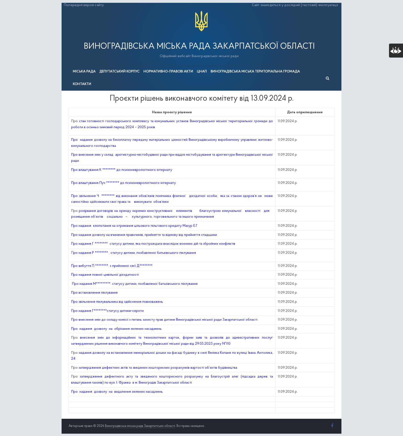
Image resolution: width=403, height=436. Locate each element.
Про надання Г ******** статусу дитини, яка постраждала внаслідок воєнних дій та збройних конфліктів (153, 244)
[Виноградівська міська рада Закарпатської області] (201, 11)
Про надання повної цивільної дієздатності (105, 275)
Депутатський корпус (119, 71)
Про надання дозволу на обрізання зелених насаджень (116, 329)
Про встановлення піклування (94, 293)
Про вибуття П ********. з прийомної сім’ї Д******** (112, 266)
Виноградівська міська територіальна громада (255, 71)
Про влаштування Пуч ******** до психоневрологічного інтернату (123, 183)
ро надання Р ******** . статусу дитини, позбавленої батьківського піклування (134, 253)
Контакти (82, 84)
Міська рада (84, 71)
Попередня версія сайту (84, 5)
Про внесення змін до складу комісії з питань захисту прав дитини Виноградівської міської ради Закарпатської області (164, 320)
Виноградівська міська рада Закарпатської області (199, 46)
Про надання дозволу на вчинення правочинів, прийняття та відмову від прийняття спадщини (144, 235)
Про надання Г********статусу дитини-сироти (107, 311)
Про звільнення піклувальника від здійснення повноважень (117, 302)
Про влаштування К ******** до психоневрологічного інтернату (121, 170)
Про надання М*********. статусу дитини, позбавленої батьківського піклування (135, 284)
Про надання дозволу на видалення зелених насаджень (117, 392)
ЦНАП (202, 71)
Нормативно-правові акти (168, 71)
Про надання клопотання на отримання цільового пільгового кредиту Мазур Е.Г (134, 226)
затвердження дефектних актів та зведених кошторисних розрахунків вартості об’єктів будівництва (158, 368)
